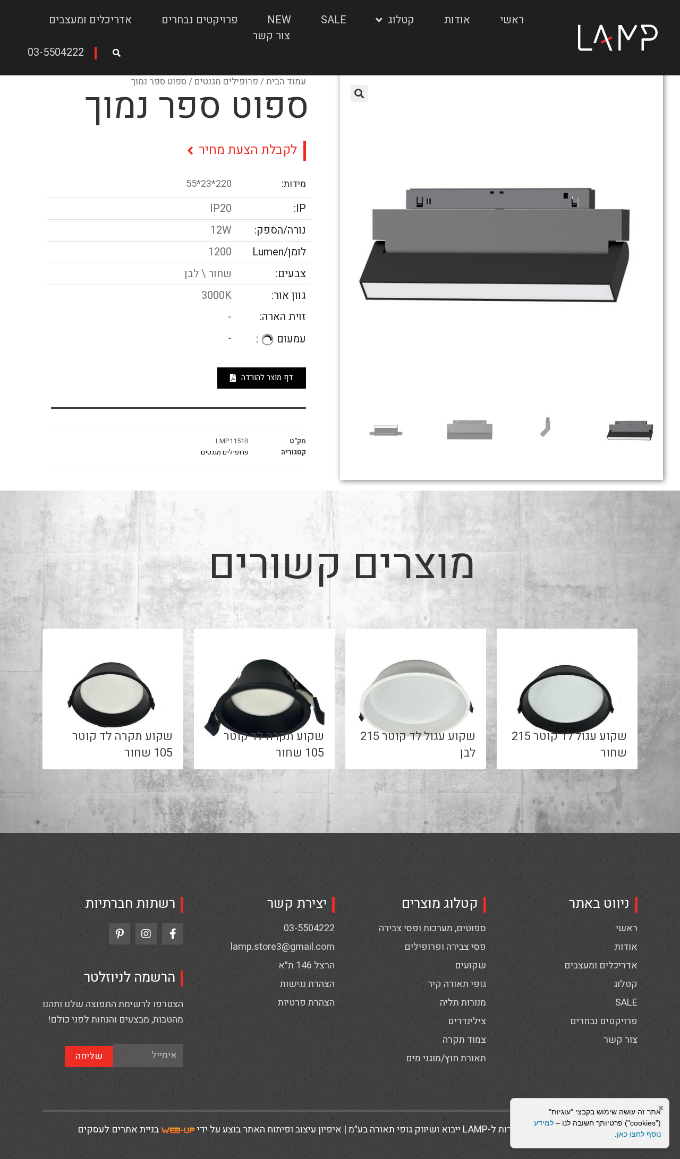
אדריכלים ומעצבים (90, 20)
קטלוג (401, 20)
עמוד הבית (286, 81)
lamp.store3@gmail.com (283, 947)
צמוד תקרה (464, 1040)
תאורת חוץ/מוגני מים (446, 1058)
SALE (333, 20)
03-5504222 (309, 928)
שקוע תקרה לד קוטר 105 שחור (274, 744)
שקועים (470, 965)
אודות (457, 20)
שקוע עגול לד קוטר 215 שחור (569, 744)
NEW (279, 20)
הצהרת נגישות (307, 984)
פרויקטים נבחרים (200, 20)
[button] (59, 53)
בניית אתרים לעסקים (118, 1129)
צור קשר (271, 36)
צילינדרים (467, 1021)
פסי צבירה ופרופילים (445, 947)
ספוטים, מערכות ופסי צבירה (432, 928)
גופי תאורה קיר (457, 984)
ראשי (512, 20)
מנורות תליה (463, 1003)
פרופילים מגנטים (226, 81)
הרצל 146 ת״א (306, 965)
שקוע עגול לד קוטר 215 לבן (417, 744)
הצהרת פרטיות (306, 1003)
